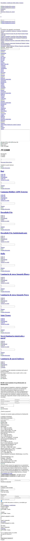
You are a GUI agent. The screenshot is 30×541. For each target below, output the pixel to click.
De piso (16, 33)
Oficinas (11, 39)
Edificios (3, 37)
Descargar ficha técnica (6, 162)
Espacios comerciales (10, 37)
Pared (19, 33)
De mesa (11, 33)
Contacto (21, 2)
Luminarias (8, 31)
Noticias (3, 123)
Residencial (24, 37)
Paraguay (24, 36)
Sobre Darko (4, 124)
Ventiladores (25, 31)
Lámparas (13, 31)
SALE (2, 10)
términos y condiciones (9, 505)
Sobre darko (16, 2)
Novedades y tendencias (7, 2)
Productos (3, 9)
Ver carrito (3, 521)
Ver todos (3, 31)
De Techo (6, 33)
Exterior (23, 33)
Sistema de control (10, 11)
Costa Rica (13, 36)
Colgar (2, 33)
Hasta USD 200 (4, 64)
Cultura (6, 39)
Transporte (18, 37)
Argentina (7, 36)
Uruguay (3, 36)
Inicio (2, 126)
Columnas (18, 31)
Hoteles (2, 39)
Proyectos (3, 11)
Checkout (3, 528)
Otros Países (19, 36)
